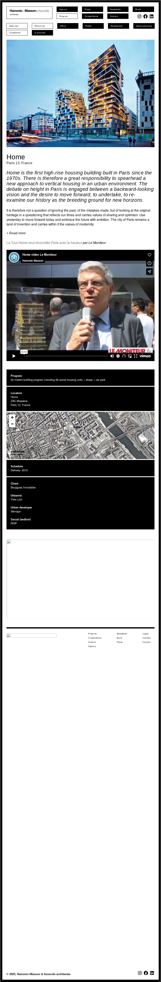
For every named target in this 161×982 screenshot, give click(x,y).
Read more (17, 233)
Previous (11, 93)
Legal (145, 633)
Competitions (94, 638)
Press (119, 642)
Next (149, 93)
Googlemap (18, 453)
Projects (92, 633)
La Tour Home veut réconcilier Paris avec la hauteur (44, 242)
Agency (92, 646)
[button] (80, 430)
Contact (147, 642)
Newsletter (122, 633)
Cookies (147, 638)
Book (119, 638)
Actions (92, 642)
